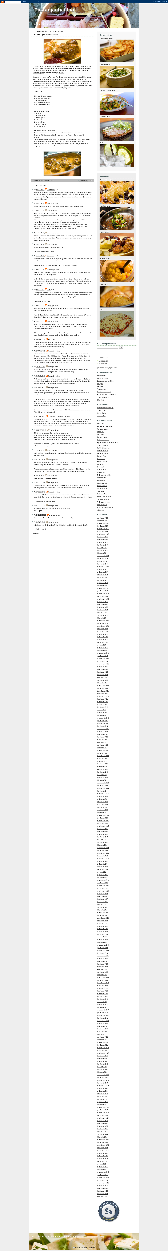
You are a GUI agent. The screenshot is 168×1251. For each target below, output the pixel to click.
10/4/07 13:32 (40, 339)
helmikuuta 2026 (102, 1180)
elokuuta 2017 (102, 904)
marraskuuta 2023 (103, 1107)
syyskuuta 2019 (102, 972)
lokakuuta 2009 (102, 650)
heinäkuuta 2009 (102, 642)
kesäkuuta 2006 (102, 542)
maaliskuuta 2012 (103, 729)
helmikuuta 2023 (102, 1083)
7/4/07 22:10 (40, 269)
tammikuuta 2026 (103, 1177)
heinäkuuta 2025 (102, 1161)
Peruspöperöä (101, 478)
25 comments (83, 181)
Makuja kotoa (101, 469)
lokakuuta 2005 (102, 521)
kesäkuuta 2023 (102, 1094)
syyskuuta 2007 (102, 583)
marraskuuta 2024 (103, 1140)
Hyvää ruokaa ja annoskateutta (107, 442)
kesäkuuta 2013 (102, 769)
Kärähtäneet (101, 464)
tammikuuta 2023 (103, 1080)
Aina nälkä (100, 424)
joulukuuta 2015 (102, 850)
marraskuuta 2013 (103, 783)
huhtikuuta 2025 (102, 1153)
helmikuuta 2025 (102, 1148)
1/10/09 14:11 (40, 459)
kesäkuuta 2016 (102, 867)
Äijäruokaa (100, 510)
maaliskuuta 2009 (103, 631)
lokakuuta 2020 (102, 1007)
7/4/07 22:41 (40, 290)
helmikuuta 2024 (102, 1115)
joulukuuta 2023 (102, 1110)
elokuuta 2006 (102, 548)
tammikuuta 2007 (103, 561)
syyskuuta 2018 (102, 940)
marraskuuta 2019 (103, 977)
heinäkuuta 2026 (102, 1194)
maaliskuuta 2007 (103, 566)
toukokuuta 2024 (102, 1123)
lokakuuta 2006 (102, 553)
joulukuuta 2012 (102, 753)
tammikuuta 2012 (103, 723)
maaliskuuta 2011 (103, 696)
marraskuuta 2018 (103, 945)
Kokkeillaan (101, 459)
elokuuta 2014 (102, 807)
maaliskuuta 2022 (103, 1053)
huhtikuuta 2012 (102, 731)
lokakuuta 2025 (102, 1169)
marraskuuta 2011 (103, 718)
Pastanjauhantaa (54, 9)
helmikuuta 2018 (102, 921)
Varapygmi (50, 305)
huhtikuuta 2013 (102, 764)
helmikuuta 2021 (102, 1018)
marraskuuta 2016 (103, 880)
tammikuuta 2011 (103, 691)
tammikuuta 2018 (103, 918)
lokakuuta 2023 (102, 1104)
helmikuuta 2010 (102, 661)
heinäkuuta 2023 (102, 1096)
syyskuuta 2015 (102, 842)
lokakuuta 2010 (102, 683)
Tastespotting (101, 416)
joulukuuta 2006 (102, 558)
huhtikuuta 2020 (102, 991)
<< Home (36, 534)
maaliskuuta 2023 (103, 1085)
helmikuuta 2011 (102, 694)
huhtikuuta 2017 (102, 894)
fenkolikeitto (52, 324)
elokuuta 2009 (102, 645)
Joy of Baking (101, 413)
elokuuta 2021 (102, 1034)
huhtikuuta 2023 (102, 1088)
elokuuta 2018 (102, 937)
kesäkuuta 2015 (102, 834)
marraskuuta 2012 (103, 750)
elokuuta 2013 (102, 775)
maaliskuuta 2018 (103, 923)
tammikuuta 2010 (103, 658)
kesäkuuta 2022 (102, 1061)
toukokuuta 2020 (102, 994)
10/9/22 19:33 (40, 522)
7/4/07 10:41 (40, 190)
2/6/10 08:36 (40, 475)
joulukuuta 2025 (102, 1175)
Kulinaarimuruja (102, 461)
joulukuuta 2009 (102, 656)
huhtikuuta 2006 (102, 537)
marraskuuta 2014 (103, 815)
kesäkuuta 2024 (102, 1126)
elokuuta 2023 (102, 1099)
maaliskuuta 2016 (103, 858)
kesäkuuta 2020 (102, 996)
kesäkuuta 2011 (102, 704)
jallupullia (61, 73)
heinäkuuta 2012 (102, 739)
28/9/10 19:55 (40, 482)
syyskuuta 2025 (102, 1167)
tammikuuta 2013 (103, 756)
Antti (49, 290)
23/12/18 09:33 (41, 515)
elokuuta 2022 (102, 1067)
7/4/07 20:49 (40, 256)
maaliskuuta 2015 (103, 826)
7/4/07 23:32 (40, 321)
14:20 (52, 180)
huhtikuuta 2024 (102, 1121)
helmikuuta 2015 (102, 823)
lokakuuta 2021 (102, 1040)
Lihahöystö (100, 400)
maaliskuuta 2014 (103, 794)
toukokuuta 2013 (102, 767)
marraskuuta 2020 (103, 1010)
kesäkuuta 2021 (102, 1029)
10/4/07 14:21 (40, 351)
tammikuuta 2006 (103, 529)
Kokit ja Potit (101, 456)
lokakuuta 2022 (102, 1072)
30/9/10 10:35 (40, 492)
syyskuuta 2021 (102, 1037)
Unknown (52, 515)
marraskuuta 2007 (103, 588)
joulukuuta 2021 (102, 1045)
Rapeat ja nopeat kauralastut (106, 394)
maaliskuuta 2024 (103, 1118)
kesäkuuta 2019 (102, 964)
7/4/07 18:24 (40, 244)
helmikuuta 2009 (102, 629)
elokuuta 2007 (102, 580)
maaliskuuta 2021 (103, 1021)
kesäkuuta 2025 (102, 1158)
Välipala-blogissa (38, 73)
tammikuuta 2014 (103, 788)
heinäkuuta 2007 (102, 577)
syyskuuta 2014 (102, 810)
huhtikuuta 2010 (102, 667)
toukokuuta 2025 (102, 1156)
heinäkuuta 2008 (102, 610)
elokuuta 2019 (102, 969)
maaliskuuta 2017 (103, 891)
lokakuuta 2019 (102, 975)
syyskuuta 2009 (102, 648)
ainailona (76, 1236)
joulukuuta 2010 (102, 688)
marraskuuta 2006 (103, 556)
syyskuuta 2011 (102, 712)
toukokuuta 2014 (102, 799)
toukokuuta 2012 (102, 734)
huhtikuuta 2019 (102, 958)
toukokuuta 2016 (102, 864)
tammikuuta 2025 (103, 1145)
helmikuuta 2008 (102, 596)
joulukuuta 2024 (102, 1142)
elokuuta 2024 (102, 1131)
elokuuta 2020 (102, 1002)
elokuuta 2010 (102, 677)
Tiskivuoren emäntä (103, 502)
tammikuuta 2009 (103, 626)
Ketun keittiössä (102, 453)
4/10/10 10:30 (40, 506)
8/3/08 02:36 (40, 450)
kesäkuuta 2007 (102, 575)
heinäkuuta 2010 (102, 675)
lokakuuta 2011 (102, 715)
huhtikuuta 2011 (102, 699)
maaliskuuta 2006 (103, 534)
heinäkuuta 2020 (102, 999)
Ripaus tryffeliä (102, 483)
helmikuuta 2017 (102, 888)
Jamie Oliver (101, 410)
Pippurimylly (51, 269)
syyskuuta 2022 (102, 1069)
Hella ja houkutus (103, 440)
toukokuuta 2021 (102, 1026)
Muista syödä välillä (103, 475)
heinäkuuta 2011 (102, 707)
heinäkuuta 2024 (102, 1129)
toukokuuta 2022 (102, 1058)
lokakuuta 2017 (102, 910)
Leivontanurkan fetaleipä (105, 381)
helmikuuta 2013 (102, 758)
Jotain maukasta (102, 445)
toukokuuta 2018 (102, 929)
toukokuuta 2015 (102, 831)
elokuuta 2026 (102, 1196)
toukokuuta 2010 (102, 669)
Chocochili (100, 434)
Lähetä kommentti (41, 529)
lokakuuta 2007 (102, 585)
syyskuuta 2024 (102, 1134)
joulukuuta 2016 (102, 883)
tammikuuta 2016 (103, 853)
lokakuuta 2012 (102, 748)
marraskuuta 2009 (103, 653)
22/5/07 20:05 (40, 367)
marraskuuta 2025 (103, 1172)
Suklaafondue (101, 376)
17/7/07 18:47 (40, 388)
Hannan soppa (102, 437)
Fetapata (100, 384)
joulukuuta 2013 (102, 785)
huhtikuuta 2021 (102, 1023)
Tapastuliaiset (101, 389)
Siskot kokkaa (102, 494)
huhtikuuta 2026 (102, 1186)
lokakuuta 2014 (102, 812)
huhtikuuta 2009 (102, 634)
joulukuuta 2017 (102, 915)
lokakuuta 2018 (102, 942)
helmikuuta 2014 (102, 791)
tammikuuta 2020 (103, 983)
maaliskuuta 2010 (103, 664)
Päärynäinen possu (103, 378)
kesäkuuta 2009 (102, 639)
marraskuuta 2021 (103, 1042)
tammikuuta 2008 (103, 594)
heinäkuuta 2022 (102, 1064)
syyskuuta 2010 (102, 680)
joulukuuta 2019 (102, 980)
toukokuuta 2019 (102, 961)
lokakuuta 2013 (102, 780)
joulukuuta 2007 (102, 591)
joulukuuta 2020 (102, 1013)
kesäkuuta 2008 (102, 607)
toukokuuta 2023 (102, 1091)
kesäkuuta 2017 (102, 899)
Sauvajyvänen (102, 488)
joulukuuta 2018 (102, 948)
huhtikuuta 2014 (102, 796)
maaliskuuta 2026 (103, 1183)
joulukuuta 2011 (102, 721)
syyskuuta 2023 (102, 1102)
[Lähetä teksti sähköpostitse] (90, 181)
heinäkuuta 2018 (102, 934)
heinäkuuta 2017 (102, 902)
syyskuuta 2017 (102, 907)
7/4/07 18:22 (40, 233)
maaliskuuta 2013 (103, 761)
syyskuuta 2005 (102, 518)
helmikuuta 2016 (102, 856)
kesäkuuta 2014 (102, 802)
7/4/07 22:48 (40, 305)
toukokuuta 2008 (102, 604)
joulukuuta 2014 (102, 818)
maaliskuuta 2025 (103, 1150)
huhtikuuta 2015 (102, 829)
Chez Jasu (100, 432)
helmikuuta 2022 (102, 1050)
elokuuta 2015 (102, 840)
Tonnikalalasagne (103, 397)
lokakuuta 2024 (102, 1137)
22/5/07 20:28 (40, 376)
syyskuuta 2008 (102, 615)
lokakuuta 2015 (102, 845)
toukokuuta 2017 (102, 896)
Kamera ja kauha (102, 451)
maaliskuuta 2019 (103, 956)
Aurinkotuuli (51, 190)
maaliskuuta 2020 (103, 988)
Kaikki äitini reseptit (103, 448)
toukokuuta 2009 (102, 637)
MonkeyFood (101, 472)
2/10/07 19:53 (40, 416)
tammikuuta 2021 (103, 1015)
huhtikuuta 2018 (102, 926)
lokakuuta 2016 (102, 877)
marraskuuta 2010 (103, 685)
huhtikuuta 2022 (102, 1056)
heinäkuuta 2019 (102, 967)
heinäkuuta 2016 (102, 869)
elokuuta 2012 (102, 742)
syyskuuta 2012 (102, 745)
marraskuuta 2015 (103, 848)
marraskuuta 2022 (103, 1075)
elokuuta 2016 (102, 872)
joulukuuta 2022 (102, 1077)
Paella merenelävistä (104, 392)
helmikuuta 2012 (102, 726)
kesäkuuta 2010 (102, 672)
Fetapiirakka (101, 386)
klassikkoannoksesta (66, 77)
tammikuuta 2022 (103, 1048)
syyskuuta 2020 (102, 1004)
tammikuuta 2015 (103, 821)
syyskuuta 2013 (102, 777)
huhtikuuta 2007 (102, 569)
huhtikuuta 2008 (102, 602)
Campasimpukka (102, 429)
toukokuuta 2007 (102, 572)
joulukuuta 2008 (102, 623)
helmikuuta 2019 (102, 953)
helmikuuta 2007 (102, 564)
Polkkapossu (101, 480)
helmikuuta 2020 (102, 985)
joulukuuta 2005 (102, 526)
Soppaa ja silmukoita (104, 497)
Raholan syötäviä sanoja (105, 408)
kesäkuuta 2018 (102, 931)
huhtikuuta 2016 (102, 861)
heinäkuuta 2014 (102, 804)
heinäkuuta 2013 (102, 772)
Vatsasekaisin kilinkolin (105, 507)
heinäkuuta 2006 (102, 545)
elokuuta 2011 (101, 710)
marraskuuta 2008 (103, 621)
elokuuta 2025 (102, 1164)
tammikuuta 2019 (103, 950)
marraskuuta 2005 (103, 523)
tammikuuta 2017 (103, 885)
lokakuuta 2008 (102, 618)
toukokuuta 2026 (102, 1188)
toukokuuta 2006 (102, 539)
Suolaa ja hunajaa (103, 499)
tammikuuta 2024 (103, 1113)
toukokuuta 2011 (102, 702)
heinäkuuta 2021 (102, 1031)
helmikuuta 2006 (102, 531)
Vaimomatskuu (102, 505)
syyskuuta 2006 (102, 550)
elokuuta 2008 (102, 612)
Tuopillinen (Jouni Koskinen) (57, 416)
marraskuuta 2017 (103, 912)
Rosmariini (50, 203)
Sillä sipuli (100, 491)
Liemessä (100, 467)
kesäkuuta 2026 (102, 1191)
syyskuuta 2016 (102, 875)
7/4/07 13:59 (40, 210)
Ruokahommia (102, 486)
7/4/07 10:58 (40, 203)
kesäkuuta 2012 (102, 737)
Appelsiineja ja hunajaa (104, 426)
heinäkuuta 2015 (102, 837)
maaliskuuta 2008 (103, 599)
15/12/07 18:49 (41, 430)
